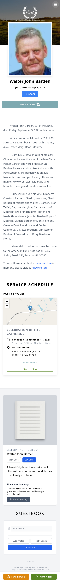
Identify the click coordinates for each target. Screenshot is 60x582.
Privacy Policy (22, 569)
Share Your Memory (18, 499)
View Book (13, 459)
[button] (30, 308)
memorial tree (43, 263)
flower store (40, 267)
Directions (30, 362)
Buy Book (29, 459)
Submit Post (30, 547)
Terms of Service (37, 569)
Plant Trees (30, 368)
